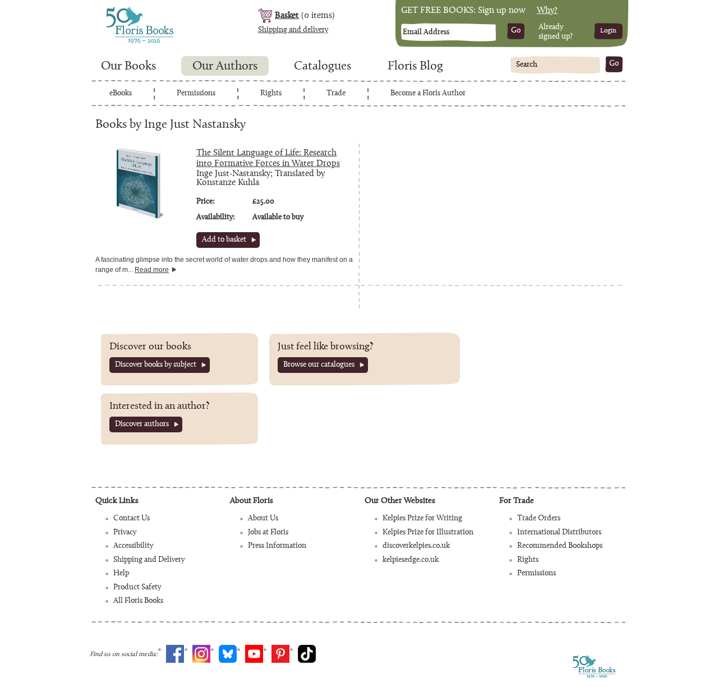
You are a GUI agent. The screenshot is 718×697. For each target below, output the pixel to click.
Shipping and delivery (293, 30)
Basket (287, 15)
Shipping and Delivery (149, 560)
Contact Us (131, 519)
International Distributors (559, 533)
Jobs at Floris (268, 533)
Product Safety (137, 588)
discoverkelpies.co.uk (416, 546)
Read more (152, 270)
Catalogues (322, 67)
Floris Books (118, 10)
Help (121, 574)
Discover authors (142, 424)
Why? (547, 10)
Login (608, 30)
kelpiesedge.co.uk (411, 560)
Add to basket (224, 240)
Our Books (128, 67)
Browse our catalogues (319, 365)
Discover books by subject (155, 365)
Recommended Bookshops (559, 546)
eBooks (120, 94)
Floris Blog (415, 67)
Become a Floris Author (428, 94)
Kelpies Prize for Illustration (428, 533)
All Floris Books (138, 601)
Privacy (124, 533)
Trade (336, 94)
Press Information (277, 546)
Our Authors (224, 67)
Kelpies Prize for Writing (422, 519)
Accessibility (133, 546)
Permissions (196, 94)
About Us (263, 519)
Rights (271, 94)
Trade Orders (538, 519)
